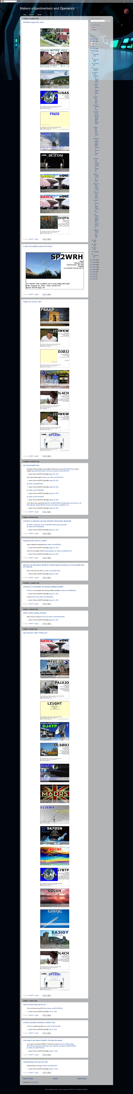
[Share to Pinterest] (50, 239)
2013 (94, 276)
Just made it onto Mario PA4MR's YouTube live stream (42, 1040)
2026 (94, 39)
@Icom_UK (77, 503)
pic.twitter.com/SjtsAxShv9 (49, 1065)
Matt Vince (72, 1089)
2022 (94, 48)
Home (55, 1079)
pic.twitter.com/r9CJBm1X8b (51, 570)
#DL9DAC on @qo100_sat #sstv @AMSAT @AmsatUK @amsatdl (47, 521)
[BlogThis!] (45, 239)
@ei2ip (38, 505)
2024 (94, 43)
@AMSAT (49, 524)
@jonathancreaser (68, 503)
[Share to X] (47, 239)
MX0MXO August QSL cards (33, 22)
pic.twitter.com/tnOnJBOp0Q (35, 490)
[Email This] (43, 239)
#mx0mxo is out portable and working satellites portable (43, 587)
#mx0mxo (49, 471)
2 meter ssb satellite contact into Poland (37, 246)
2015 (94, 271)
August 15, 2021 (54, 620)
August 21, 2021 (54, 593)
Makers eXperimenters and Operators (47, 8)
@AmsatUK (41, 471)
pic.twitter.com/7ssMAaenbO (35, 526)
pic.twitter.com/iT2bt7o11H (55, 477)
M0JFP (94, 30)
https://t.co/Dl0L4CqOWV (68, 1046)
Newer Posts (28, 1079)
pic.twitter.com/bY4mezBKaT (35, 496)
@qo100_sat (48, 503)
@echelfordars (31, 505)
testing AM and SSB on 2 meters (35, 541)
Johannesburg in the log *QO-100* (35, 1062)
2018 (94, 264)
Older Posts (81, 1079)
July (95, 240)
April (95, 251)
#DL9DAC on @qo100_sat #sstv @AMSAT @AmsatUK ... (96, 118)
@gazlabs (39, 1046)
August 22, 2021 (54, 530)
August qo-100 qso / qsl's (32, 302)
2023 (94, 46)
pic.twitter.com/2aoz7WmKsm (36, 1047)
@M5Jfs (42, 505)
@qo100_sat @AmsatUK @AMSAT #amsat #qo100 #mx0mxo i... (96, 147)
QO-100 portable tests (31, 465)
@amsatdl (35, 471)
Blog (24, 14)
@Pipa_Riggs (70, 1044)
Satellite (39, 14)
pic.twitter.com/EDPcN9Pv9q (54, 1008)
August (96, 72)
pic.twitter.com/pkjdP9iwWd (35, 483)
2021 (94, 51)
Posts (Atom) (34, 1082)
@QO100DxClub (68, 469)
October (96, 63)
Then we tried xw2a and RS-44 (34, 1005)
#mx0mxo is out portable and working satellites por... (96, 165)
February (96, 255)
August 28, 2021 (54, 474)
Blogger (85, 1089)
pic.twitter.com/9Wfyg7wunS (63, 551)
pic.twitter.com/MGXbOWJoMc (55, 616)
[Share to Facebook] (48, 239)
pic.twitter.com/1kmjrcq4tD (52, 1026)
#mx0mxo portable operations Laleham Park (39, 1022)
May (95, 247)
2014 (94, 274)
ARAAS (31, 14)
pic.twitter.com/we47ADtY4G (60, 471)
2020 (94, 260)
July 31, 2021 (53, 1011)
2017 (94, 267)
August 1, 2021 (53, 1051)
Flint (93, 27)
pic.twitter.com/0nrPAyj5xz (53, 544)
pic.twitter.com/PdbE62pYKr (68, 590)
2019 (94, 262)
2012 (94, 279)
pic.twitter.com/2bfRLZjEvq (45, 597)
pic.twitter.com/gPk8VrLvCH (60, 505)
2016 (94, 269)
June (95, 244)
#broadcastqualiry (48, 551)
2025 (94, 41)
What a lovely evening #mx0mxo (35, 613)
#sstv (44, 524)
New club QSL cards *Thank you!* (35, 633)
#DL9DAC (30, 524)
